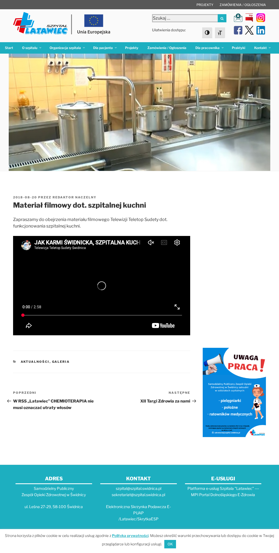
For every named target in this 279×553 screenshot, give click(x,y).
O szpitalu (29, 48)
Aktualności (35, 362)
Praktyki (238, 48)
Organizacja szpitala (65, 48)
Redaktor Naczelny (74, 197)
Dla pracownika (207, 48)
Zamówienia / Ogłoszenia (243, 5)
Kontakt (260, 48)
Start (9, 48)
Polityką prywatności (130, 535)
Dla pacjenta (103, 48)
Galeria (61, 362)
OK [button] (170, 544)
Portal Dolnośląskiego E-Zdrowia (227, 494)
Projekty (204, 5)
